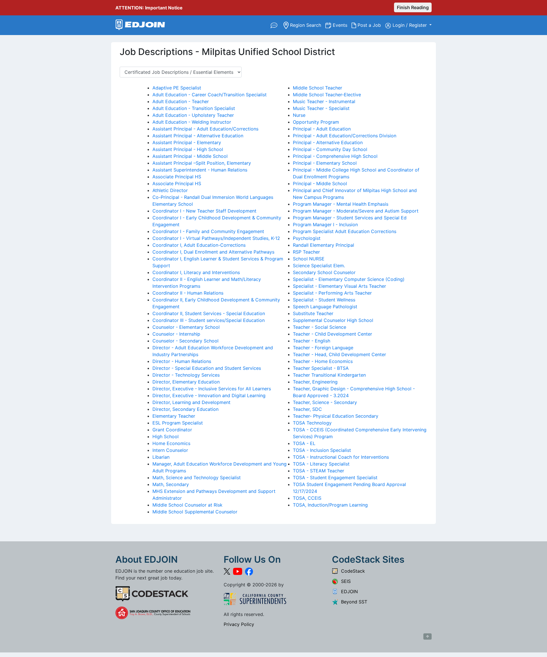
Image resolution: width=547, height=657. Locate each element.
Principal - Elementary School (325, 163)
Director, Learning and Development (191, 402)
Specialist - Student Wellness (324, 300)
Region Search (307, 25)
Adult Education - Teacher (180, 101)
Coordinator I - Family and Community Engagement (208, 231)
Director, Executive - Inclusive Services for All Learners (211, 388)
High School (165, 436)
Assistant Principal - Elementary (186, 142)
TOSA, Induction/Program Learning (330, 505)
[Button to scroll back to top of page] (427, 636)
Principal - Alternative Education (328, 142)
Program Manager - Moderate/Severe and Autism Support (356, 211)
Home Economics (171, 443)
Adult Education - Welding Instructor (191, 122)
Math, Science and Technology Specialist (196, 477)
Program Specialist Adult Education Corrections (344, 231)
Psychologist (307, 238)
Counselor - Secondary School (185, 341)
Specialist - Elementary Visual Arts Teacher (339, 286)
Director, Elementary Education (186, 382)
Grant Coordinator (172, 429)
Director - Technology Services (186, 375)
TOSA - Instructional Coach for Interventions (341, 457)
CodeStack (351, 571)
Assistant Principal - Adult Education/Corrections (205, 129)
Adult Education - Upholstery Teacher (193, 115)
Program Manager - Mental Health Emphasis (340, 204)
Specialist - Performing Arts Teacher (332, 293)
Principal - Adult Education (322, 129)
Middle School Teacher (317, 88)
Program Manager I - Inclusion (325, 224)
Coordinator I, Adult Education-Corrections (199, 245)
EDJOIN (348, 591)
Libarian (161, 457)
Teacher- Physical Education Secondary (335, 416)
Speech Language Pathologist (325, 306)
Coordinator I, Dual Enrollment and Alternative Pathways (213, 252)
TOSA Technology (312, 423)
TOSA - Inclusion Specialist (322, 450)
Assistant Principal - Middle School (190, 156)
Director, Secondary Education (185, 409)
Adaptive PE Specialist (176, 88)
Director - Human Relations (181, 361)
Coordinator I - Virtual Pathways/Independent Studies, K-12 (216, 238)
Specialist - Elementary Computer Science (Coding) (349, 279)
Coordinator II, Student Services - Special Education (208, 313)
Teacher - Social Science (319, 327)
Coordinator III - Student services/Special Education (208, 320)
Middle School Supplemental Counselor (194, 512)
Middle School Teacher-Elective (327, 94)
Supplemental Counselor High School (333, 320)
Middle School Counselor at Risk (187, 505)
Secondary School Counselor (324, 272)
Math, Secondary (170, 484)
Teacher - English (311, 341)
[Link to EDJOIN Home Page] (140, 25)
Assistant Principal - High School (187, 149)
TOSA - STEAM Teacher (318, 471)
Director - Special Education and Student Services (206, 368)
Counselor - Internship (176, 334)
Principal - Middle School (320, 183)
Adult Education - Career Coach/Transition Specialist (209, 94)
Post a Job (370, 25)
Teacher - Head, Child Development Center (339, 354)
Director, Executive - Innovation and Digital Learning (209, 395)
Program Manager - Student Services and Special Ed (350, 218)
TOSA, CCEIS (307, 498)
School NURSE (308, 259)
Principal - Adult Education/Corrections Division (344, 135)
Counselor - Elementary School (186, 327)
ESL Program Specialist (177, 423)
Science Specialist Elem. (319, 265)
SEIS (344, 581)
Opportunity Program (316, 122)
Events (342, 25)
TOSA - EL (304, 443)
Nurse (299, 115)
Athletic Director (170, 190)
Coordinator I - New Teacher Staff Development (204, 211)
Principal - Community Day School (330, 149)
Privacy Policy (239, 624)
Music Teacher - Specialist (321, 108)
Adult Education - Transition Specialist (193, 108)
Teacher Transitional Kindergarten (329, 375)
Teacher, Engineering (315, 382)
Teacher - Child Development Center (332, 334)
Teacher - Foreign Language (323, 347)
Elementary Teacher (173, 416)
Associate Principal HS (176, 176)
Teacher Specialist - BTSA (321, 368)
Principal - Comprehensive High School (335, 156)
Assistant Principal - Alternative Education (197, 135)
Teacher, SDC (307, 409)
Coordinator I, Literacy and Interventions (196, 272)
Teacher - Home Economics (323, 361)
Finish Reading (413, 7)
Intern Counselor (170, 450)
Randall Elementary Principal (323, 245)
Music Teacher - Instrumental (324, 101)
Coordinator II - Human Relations (187, 293)
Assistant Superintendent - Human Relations (199, 170)
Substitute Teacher (313, 313)
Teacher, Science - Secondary (325, 402)
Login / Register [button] (410, 25)
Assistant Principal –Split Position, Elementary (201, 163)
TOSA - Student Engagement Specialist (335, 477)
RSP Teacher (306, 252)
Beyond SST (352, 602)
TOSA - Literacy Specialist (321, 464)
